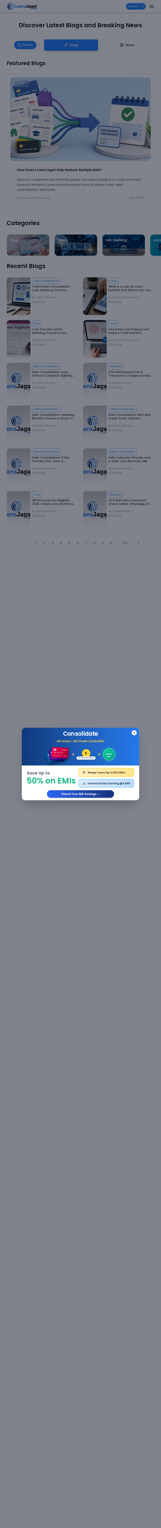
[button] (80, 764)
